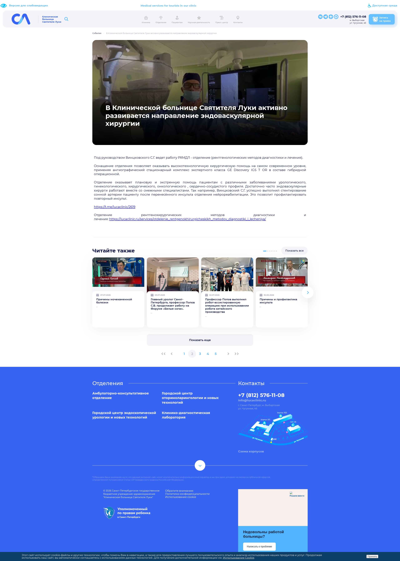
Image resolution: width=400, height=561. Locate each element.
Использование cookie (180, 497)
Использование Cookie (238, 557)
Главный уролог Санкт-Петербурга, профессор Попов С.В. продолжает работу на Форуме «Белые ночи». (173, 304)
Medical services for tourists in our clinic (168, 5)
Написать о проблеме (259, 546)
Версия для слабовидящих (28, 5)
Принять (372, 556)
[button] (264, 251)
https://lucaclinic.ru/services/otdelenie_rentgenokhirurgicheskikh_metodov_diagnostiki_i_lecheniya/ (187, 219)
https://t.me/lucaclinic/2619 (114, 207)
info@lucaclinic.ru (252, 400)
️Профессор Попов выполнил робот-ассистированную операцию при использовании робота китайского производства (227, 305)
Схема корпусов (251, 451)
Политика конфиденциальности (187, 493)
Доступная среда (384, 5)
